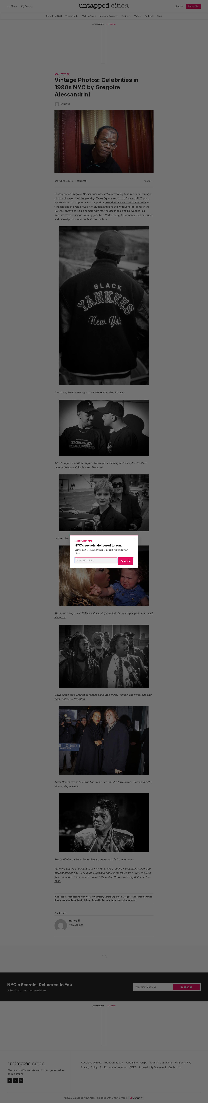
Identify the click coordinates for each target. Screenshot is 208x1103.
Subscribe (126, 561)
